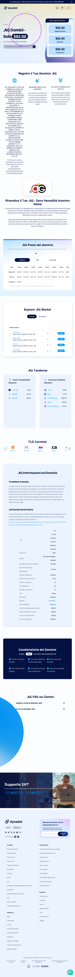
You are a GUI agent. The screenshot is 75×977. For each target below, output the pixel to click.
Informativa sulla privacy (11, 961)
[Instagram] (8, 832)
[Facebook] (6, 832)
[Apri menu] (68, 7)
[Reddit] (20, 832)
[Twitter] (14, 832)
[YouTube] (17, 832)
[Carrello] (62, 7)
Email (14, 792)
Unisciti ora (63, 834)
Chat (34, 792)
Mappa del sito (44, 908)
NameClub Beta (44, 886)
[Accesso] (57, 7)
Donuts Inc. (52, 601)
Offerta (61, 333)
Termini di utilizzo (23, 961)
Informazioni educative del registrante (39, 961)
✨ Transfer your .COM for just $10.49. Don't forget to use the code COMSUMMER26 (36, 2)
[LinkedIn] (11, 832)
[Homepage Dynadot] (10, 7)
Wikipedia (52, 604)
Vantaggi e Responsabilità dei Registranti (60, 961)
